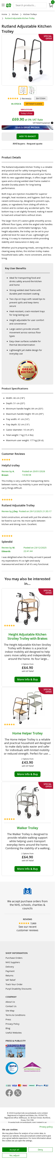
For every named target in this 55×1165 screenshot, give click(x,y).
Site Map (10, 1010)
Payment (10, 971)
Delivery (10, 966)
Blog (8, 1028)
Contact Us (11, 1006)
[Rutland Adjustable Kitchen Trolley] (23, 90)
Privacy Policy (12, 1023)
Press (8, 1019)
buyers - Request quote (27, 143)
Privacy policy (46, 1126)
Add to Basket (27, 136)
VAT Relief (10, 979)
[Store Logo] (9, 5)
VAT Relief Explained (41, 123)
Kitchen (15, 14)
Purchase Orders (14, 957)
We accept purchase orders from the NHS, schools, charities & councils (27, 904)
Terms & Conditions (15, 1014)
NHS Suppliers (13, 962)
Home (4, 14)
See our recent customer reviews (27, 928)
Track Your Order (14, 984)
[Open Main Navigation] (3, 5)
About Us (10, 1001)
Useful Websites (14, 1032)
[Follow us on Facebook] (10, 1095)
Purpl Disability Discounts (18, 988)
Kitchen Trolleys (30, 14)
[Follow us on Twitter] (18, 1095)
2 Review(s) (25, 98)
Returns (9, 975)
